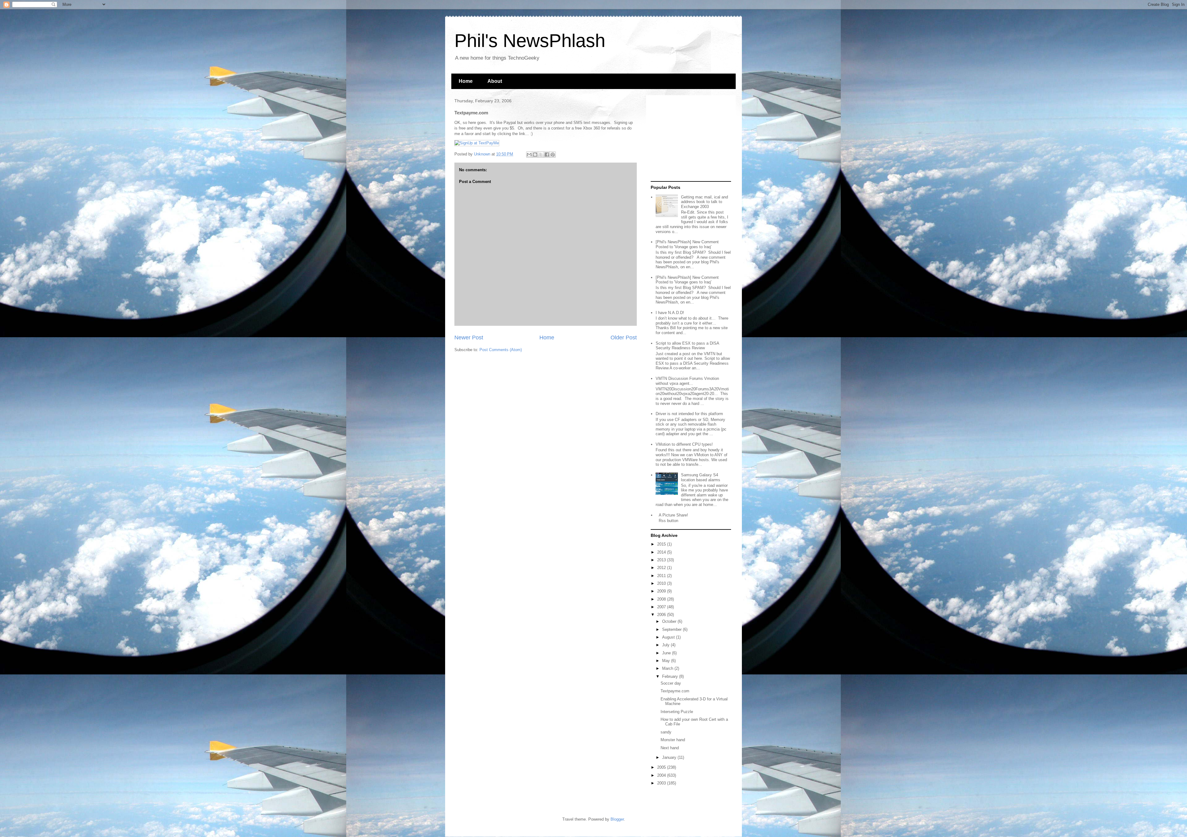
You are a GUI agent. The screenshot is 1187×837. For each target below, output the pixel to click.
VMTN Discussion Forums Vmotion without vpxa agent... (687, 381)
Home (466, 81)
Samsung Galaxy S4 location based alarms (700, 477)
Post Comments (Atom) (500, 349)
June (667, 653)
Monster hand (673, 739)
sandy (666, 732)
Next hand (670, 748)
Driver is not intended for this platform (689, 413)
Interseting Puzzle (677, 711)
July (666, 645)
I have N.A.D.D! (670, 312)
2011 (662, 575)
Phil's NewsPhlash (529, 40)
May (666, 660)
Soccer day (671, 683)
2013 (662, 560)
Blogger (617, 819)
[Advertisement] (689, 138)
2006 (662, 614)
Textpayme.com (675, 691)
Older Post (624, 337)
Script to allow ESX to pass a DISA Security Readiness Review (687, 346)
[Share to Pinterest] (553, 154)
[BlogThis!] (535, 154)
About (494, 81)
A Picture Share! (673, 515)
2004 (662, 775)
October (670, 621)
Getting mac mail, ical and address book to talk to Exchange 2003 (704, 202)
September (672, 629)
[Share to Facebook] (547, 154)
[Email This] (529, 154)
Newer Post (468, 337)
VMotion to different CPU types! (684, 444)
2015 (662, 544)
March (668, 668)
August (669, 637)
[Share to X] (541, 154)
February (670, 676)
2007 (662, 607)
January (670, 757)
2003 (662, 783)
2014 (662, 552)
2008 (662, 599)
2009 (662, 591)
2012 (662, 567)
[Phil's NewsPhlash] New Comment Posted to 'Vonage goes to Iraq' (687, 244)
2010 (662, 583)
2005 (662, 767)
